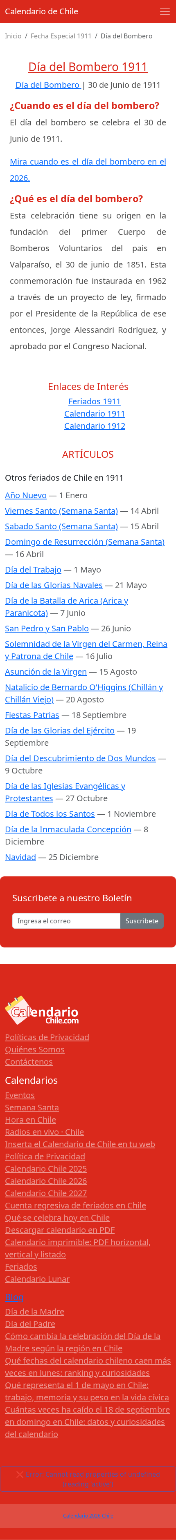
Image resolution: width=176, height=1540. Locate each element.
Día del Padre (30, 1323)
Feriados (21, 1266)
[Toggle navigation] (165, 11)
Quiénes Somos (35, 1049)
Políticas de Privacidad (47, 1037)
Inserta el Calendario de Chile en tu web (80, 1144)
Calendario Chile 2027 (46, 1193)
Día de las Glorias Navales (54, 585)
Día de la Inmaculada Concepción (68, 829)
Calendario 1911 (94, 413)
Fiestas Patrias (32, 714)
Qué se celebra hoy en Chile (57, 1217)
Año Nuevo (26, 495)
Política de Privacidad (45, 1156)
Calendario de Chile (41, 11)
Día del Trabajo (33, 569)
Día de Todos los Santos (50, 813)
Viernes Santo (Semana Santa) (61, 510)
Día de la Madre (34, 1311)
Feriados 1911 (94, 401)
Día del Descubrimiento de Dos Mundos (80, 758)
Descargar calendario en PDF (60, 1229)
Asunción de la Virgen (46, 671)
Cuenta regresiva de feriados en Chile (75, 1205)
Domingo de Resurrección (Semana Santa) (85, 541)
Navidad (20, 856)
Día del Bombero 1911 (88, 66)
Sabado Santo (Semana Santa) (61, 526)
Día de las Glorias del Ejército (60, 730)
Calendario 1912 (94, 425)
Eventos (20, 1095)
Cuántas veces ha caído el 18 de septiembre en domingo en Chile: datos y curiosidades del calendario (87, 1422)
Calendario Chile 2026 (46, 1180)
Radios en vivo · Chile (44, 1131)
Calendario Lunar (37, 1278)
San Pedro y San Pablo (47, 628)
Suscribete (142, 920)
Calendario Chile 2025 (46, 1168)
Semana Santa (32, 1107)
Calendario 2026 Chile (88, 1515)
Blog (14, 1297)
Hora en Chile (30, 1119)
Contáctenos (29, 1061)
